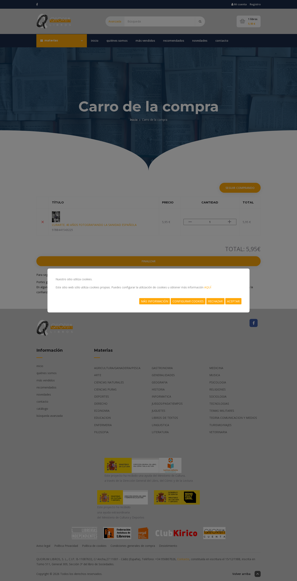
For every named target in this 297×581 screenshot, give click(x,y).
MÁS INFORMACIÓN (154, 301)
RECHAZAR (215, 301)
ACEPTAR (233, 301)
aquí (207, 287)
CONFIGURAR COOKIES (188, 301)
